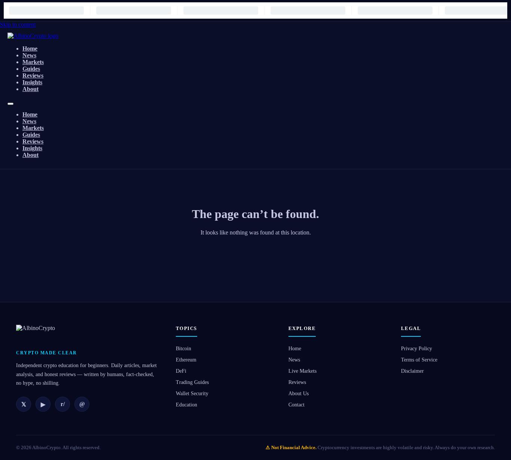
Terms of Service (419, 360)
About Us (298, 393)
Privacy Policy (416, 348)
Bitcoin (183, 348)
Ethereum (186, 360)
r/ (63, 404)
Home (29, 48)
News (29, 55)
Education (186, 405)
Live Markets (302, 371)
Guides (31, 69)
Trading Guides (192, 382)
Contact (296, 405)
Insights (32, 82)
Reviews (32, 75)
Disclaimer (412, 371)
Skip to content (18, 24)
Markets (33, 62)
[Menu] (10, 104)
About (30, 89)
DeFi (181, 371)
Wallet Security (192, 393)
